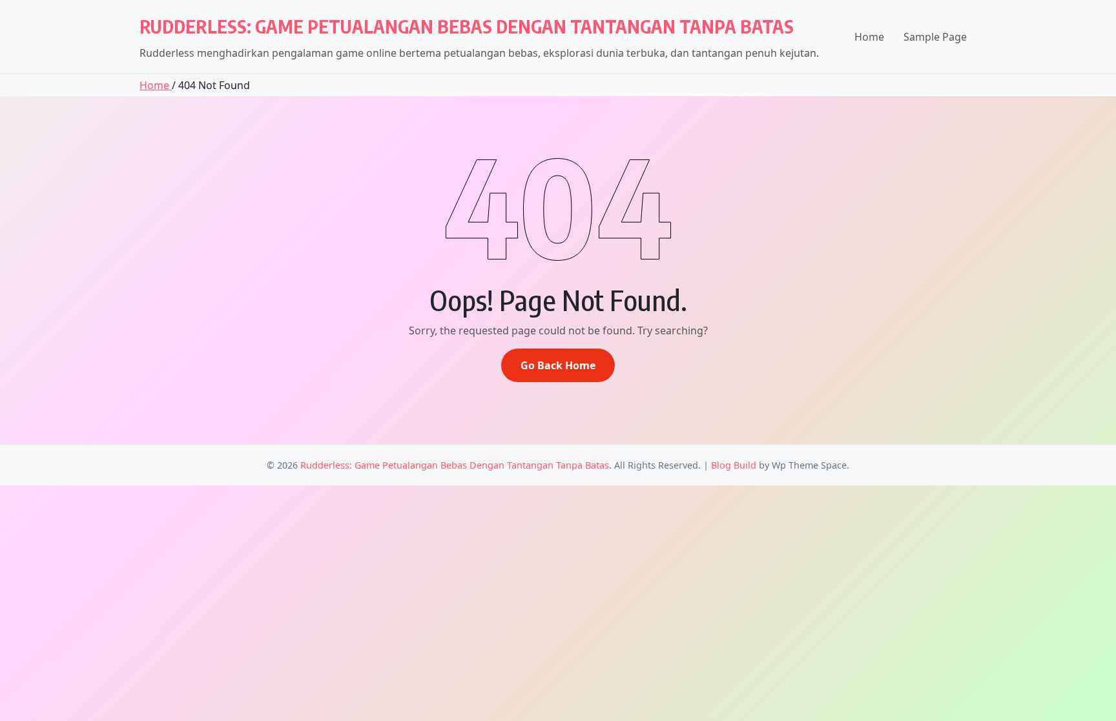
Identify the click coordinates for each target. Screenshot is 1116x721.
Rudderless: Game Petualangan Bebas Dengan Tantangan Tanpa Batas (467, 26)
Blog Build (733, 465)
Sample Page (935, 37)
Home (869, 37)
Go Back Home (558, 365)
